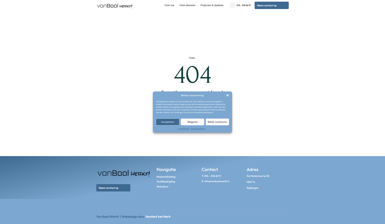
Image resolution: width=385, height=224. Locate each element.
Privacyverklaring (198, 128)
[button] (227, 95)
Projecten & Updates (212, 5)
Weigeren (192, 121)
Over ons (169, 5)
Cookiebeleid (183, 128)
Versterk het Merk (158, 216)
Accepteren (167, 121)
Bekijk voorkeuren (217, 121)
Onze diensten (187, 5)
